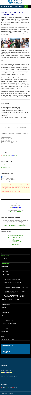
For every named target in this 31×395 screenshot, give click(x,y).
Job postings (3, 164)
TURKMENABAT (5, 263)
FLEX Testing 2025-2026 (7, 320)
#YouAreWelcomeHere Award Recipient (13, 282)
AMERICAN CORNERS (5, 255)
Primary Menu (29, 6)
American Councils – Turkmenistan (11, 6)
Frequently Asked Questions (9, 302)
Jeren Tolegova (7, 277)
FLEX (2, 315)
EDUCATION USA (4, 266)
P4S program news (6, 333)
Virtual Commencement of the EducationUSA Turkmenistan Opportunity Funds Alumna (14, 296)
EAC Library (5, 271)
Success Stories (6, 274)
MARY (3, 261)
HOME (2, 253)
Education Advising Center (8, 269)
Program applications (5, 167)
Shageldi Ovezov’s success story (12, 279)
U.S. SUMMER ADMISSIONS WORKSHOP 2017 (13, 310)
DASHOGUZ (4, 258)
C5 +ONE (2, 336)
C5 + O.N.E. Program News (8, 339)
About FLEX (4, 318)
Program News (5, 312)
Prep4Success (4, 331)
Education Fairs (6, 304)
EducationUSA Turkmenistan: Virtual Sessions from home (16, 288)
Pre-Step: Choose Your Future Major (11, 299)
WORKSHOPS (5, 307)
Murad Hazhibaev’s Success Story (12, 285)
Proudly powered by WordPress (7, 393)
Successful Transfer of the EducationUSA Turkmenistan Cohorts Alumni (14, 292)
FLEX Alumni (5, 328)
